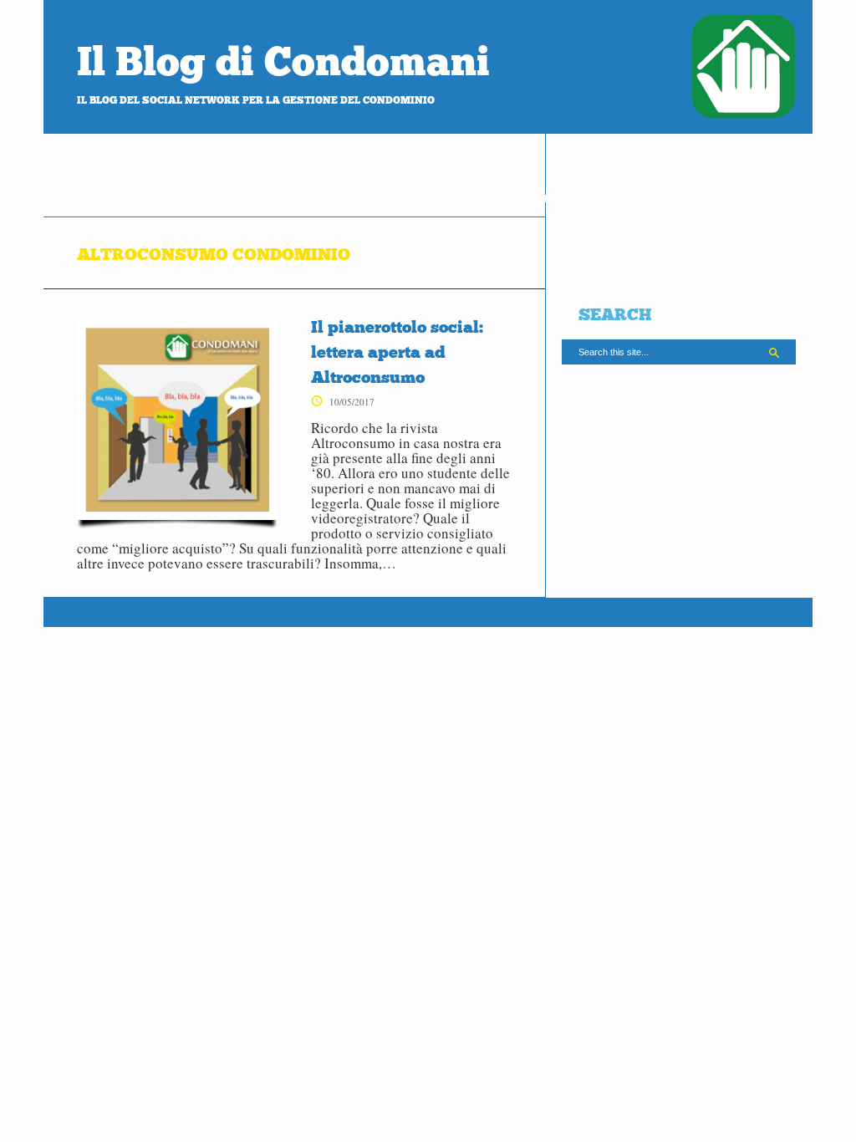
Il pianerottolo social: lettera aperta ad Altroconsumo (397, 352)
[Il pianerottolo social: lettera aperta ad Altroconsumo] (177, 423)
